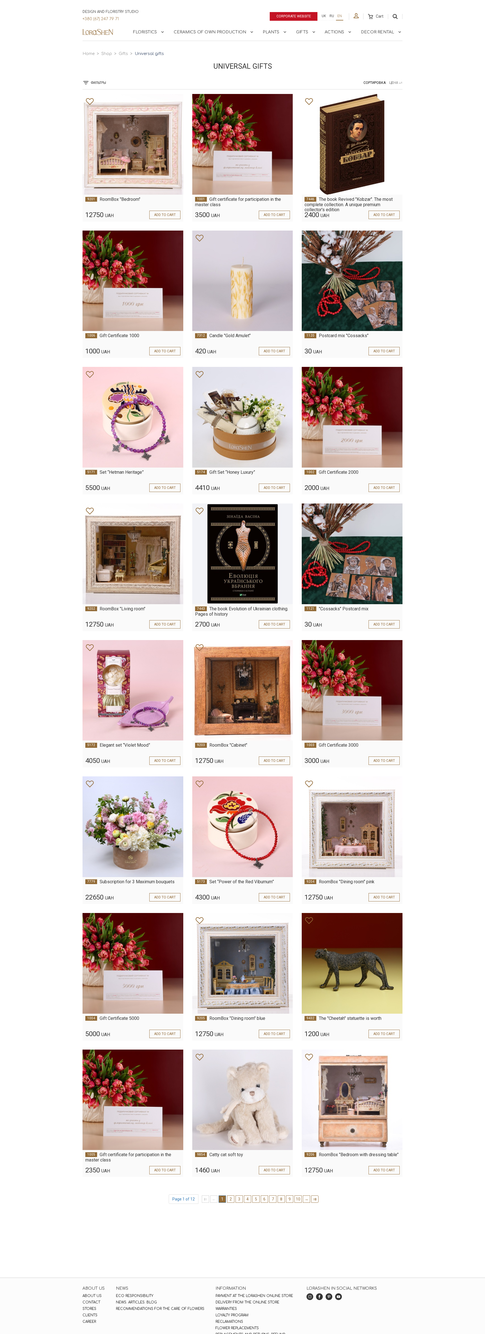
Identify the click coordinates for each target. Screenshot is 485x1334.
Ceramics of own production (210, 32)
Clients (90, 1315)
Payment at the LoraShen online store (254, 1296)
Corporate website (293, 16)
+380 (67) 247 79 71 (101, 19)
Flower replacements (237, 1328)
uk (324, 16)
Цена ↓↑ (395, 83)
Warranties (226, 1309)
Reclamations (229, 1322)
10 (298, 1199)
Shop (106, 54)
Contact (91, 1302)
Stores (89, 1309)
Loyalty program (232, 1315)
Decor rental (377, 32)
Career (89, 1322)
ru (332, 16)
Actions (334, 32)
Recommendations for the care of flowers (160, 1309)
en (339, 16)
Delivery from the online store (247, 1302)
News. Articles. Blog (136, 1302)
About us (92, 1296)
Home (89, 54)
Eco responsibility (134, 1296)
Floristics (145, 32)
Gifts (302, 32)
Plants (271, 32)
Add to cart (165, 215)
